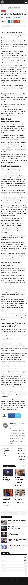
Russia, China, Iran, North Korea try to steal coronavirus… (17, 546)
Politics (3, 10)
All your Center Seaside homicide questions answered (16, 533)
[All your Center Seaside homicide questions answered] (4, 534)
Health (2, 563)
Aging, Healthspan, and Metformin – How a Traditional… (17, 521)
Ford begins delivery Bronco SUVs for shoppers (7, 453)
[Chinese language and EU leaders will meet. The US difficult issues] (8, 493)
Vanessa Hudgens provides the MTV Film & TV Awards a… (17, 539)
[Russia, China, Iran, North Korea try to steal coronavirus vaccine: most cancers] (4, 547)
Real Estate (3, 572)
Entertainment (4, 560)
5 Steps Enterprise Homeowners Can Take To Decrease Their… (17, 527)
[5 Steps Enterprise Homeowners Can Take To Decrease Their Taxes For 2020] (4, 528)
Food (2, 575)
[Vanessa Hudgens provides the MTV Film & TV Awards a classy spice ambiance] (4, 540)
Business (3, 557)
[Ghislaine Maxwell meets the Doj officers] (8, 472)
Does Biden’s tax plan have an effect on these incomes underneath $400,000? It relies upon (20, 455)
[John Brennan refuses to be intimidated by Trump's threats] (20, 493)
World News (4, 569)
